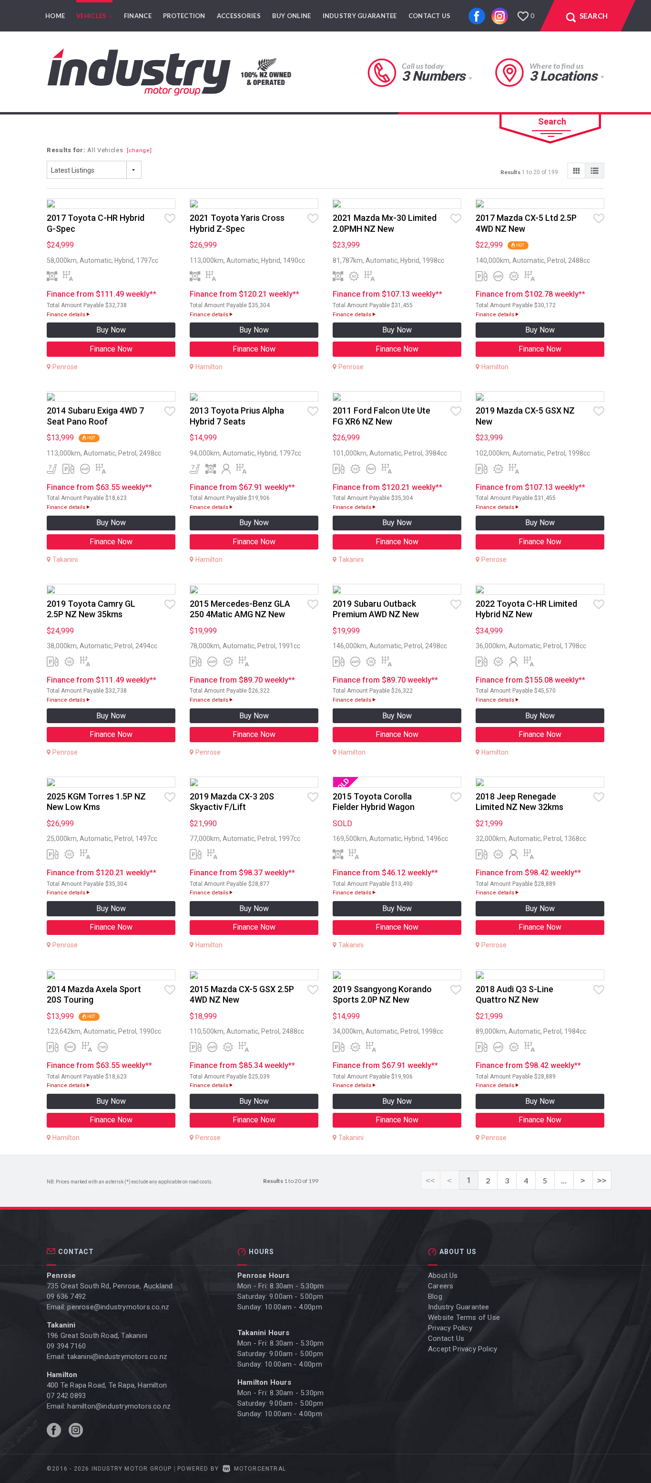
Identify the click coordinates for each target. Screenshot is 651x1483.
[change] (139, 150)
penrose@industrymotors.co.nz (118, 1307)
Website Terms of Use (464, 1317)
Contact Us (429, 16)
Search (552, 121)
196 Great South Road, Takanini (97, 1335)
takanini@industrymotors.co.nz (117, 1356)
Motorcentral (260, 1468)
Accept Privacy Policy (462, 1349)
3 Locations (563, 76)
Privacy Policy (450, 1328)
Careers (440, 1286)
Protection (184, 16)
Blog (435, 1296)
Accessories (239, 16)
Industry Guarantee (360, 16)
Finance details (67, 314)
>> (602, 1180)
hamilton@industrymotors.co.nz (119, 1406)
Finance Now (111, 348)
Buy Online (291, 16)
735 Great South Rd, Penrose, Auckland (110, 1286)
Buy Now (111, 329)
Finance (138, 16)
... (564, 1180)
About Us (443, 1275)
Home (55, 16)
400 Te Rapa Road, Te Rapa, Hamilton (107, 1385)
